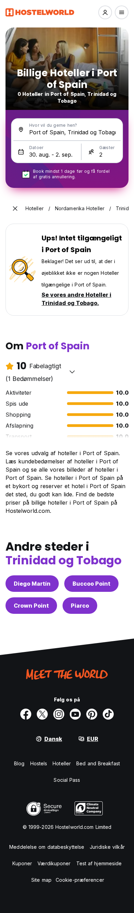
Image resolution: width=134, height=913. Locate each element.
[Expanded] (15, 208)
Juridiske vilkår (107, 847)
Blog (19, 763)
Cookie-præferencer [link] (80, 880)
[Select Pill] (105, 12)
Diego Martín (32, 583)
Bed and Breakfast (98, 763)
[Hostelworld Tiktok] (108, 714)
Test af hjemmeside (99, 863)
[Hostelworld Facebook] (25, 714)
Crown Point (31, 605)
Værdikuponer (53, 863)
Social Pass (67, 780)
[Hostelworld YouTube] (75, 714)
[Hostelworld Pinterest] (91, 714)
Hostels (38, 763)
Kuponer (22, 863)
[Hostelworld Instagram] (58, 714)
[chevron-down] (72, 371)
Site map (41, 880)
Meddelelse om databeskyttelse (46, 847)
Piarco (80, 605)
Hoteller (62, 763)
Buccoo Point (91, 583)
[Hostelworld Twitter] (42, 714)
